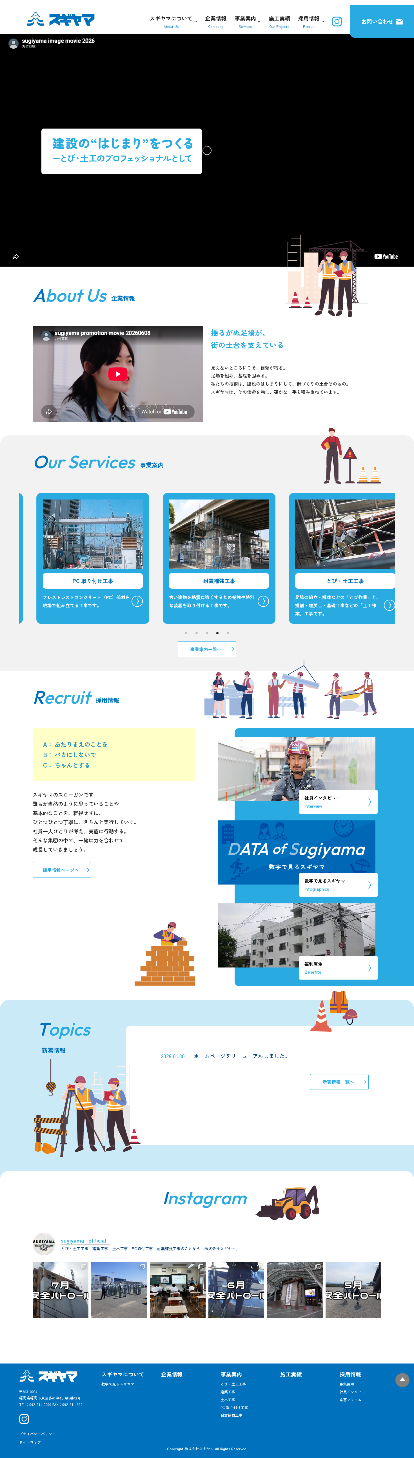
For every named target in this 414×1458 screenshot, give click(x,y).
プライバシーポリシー (37, 1433)
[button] (186, 633)
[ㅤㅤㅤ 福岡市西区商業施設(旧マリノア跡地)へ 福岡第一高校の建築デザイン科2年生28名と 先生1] (119, 1290)
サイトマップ (30, 1442)
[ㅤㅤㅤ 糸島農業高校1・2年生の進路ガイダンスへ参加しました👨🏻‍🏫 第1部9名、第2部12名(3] (178, 1290)
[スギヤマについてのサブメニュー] (194, 21)
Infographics (324, 884)
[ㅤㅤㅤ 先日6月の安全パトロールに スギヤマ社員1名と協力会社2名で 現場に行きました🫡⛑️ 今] (236, 1290)
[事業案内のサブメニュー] (258, 21)
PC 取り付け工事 (63, 581)
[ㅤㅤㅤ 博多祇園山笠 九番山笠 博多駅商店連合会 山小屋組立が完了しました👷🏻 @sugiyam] (295, 1290)
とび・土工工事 (316, 581)
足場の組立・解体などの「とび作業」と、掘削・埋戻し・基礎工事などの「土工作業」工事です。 (309, 605)
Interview (322, 801)
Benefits (313, 967)
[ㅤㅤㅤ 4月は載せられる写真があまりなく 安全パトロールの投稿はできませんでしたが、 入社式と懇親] (353, 1290)
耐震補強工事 (190, 581)
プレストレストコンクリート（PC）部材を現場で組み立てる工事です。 (57, 601)
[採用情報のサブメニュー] (321, 21)
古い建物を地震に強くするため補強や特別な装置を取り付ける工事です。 (182, 601)
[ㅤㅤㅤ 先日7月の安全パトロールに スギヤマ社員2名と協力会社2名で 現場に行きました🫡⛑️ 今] (60, 1290)
